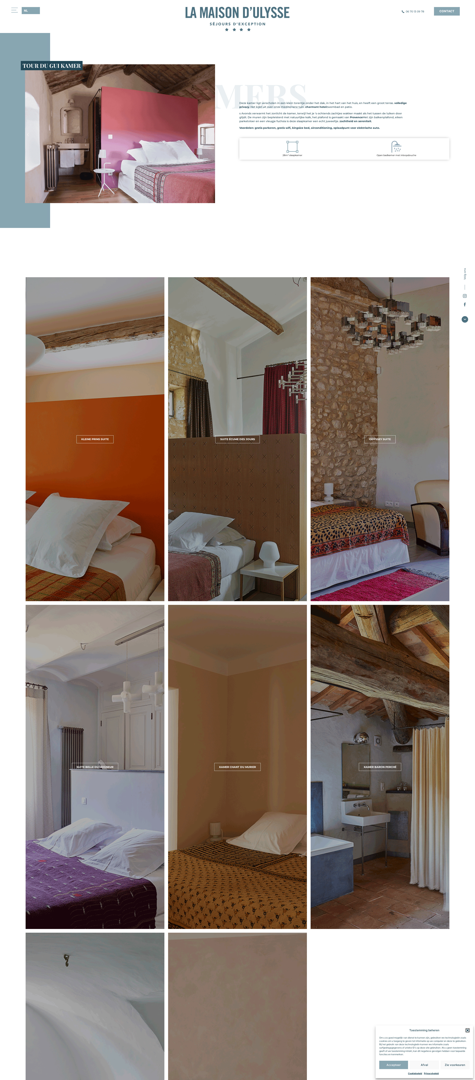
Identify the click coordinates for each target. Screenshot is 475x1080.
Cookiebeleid (415, 1073)
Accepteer (393, 1065)
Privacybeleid (431, 1073)
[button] (467, 1030)
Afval (424, 1065)
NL (26, 10)
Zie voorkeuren (455, 1065)
